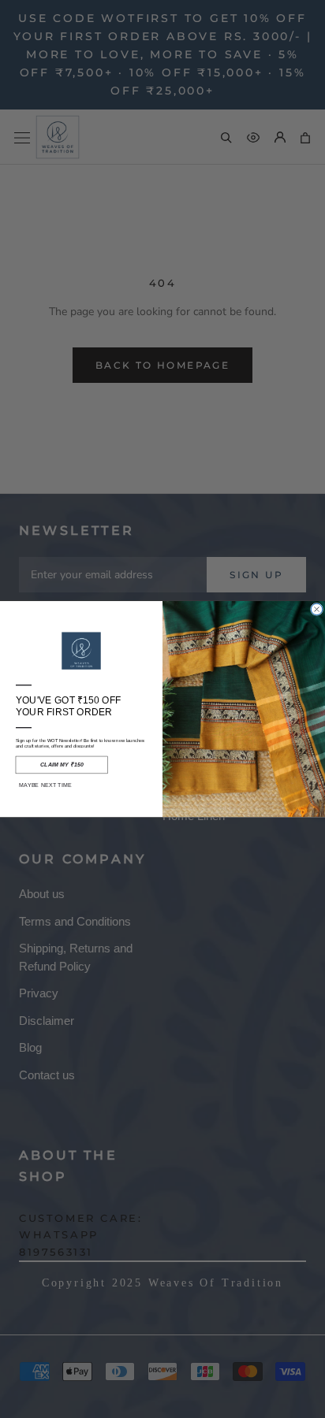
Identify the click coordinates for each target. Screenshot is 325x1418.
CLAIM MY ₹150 (62, 765)
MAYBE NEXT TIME (45, 785)
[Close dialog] (316, 608)
